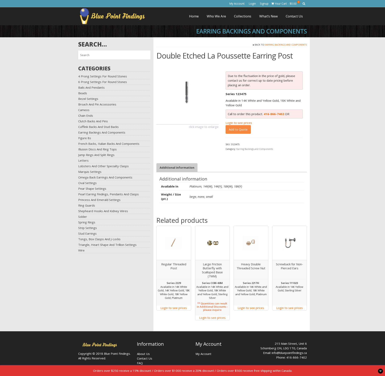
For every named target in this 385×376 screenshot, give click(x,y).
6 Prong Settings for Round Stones (102, 82)
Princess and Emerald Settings (99, 200)
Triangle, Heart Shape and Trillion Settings (107, 245)
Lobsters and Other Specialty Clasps (103, 166)
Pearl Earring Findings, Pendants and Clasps (108, 194)
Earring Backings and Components (101, 132)
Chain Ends (85, 116)
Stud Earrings (87, 233)
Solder (82, 217)
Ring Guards (86, 205)
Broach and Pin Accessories (97, 104)
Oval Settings (87, 183)
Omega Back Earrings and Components (105, 177)
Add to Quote (238, 129)
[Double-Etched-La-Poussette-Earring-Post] (187, 93)
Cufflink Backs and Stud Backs (98, 127)
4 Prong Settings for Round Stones (102, 76)
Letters (83, 160)
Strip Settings (87, 228)
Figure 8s (84, 138)
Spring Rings (86, 222)
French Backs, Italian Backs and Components (108, 144)
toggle (380, 371)
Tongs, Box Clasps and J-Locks (99, 239)
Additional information (177, 167)
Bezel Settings (88, 99)
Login (252, 3)
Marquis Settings (89, 172)
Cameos (83, 110)
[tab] (177, 167)
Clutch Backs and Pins (93, 121)
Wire (81, 250)
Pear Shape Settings (92, 188)
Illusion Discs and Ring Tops (97, 149)
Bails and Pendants (91, 87)
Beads (82, 93)
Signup (264, 3)
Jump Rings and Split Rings (96, 155)
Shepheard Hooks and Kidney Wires (103, 211)
